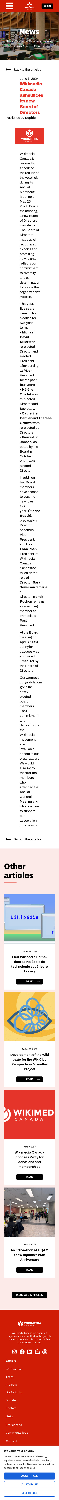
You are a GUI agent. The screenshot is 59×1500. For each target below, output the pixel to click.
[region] (29, 1473)
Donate (11, 1400)
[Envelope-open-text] (37, 1351)
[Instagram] (14, 1351)
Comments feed (17, 1432)
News (9, 41)
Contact (11, 1408)
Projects (11, 1384)
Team (10, 1376)
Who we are (14, 1369)
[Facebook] (22, 1351)
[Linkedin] (29, 1351)
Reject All (29, 1493)
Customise (30, 1484)
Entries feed (14, 1424)
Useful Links (14, 1392)
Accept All (29, 1475)
